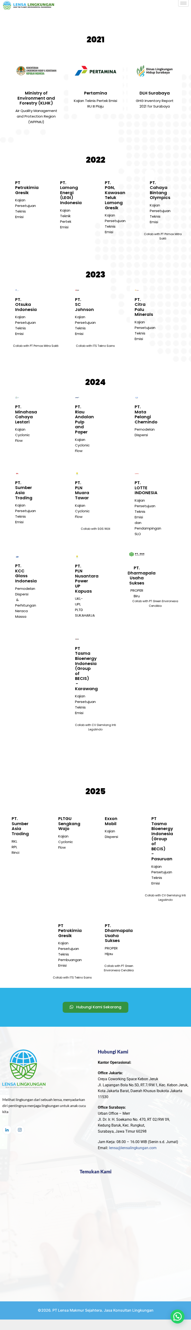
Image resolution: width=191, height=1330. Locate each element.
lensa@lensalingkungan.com (133, 1148)
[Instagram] (19, 1129)
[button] (177, 1316)
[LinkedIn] (7, 1129)
